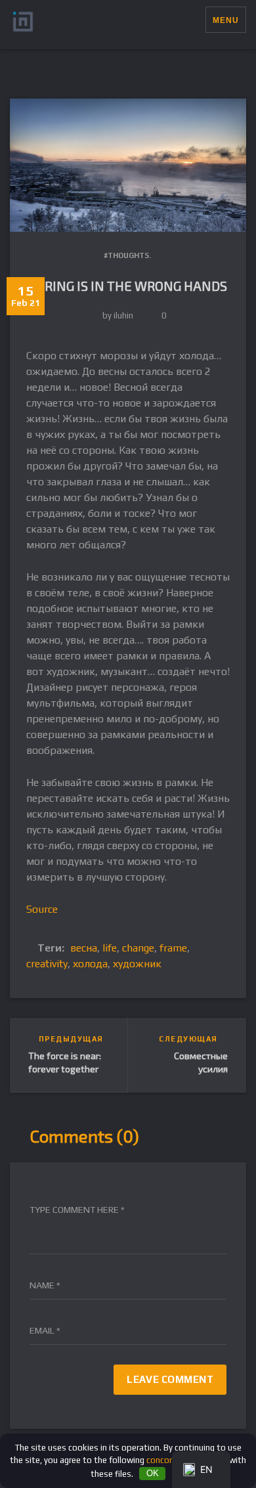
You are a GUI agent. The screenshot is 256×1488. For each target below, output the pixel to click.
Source (42, 909)
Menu (226, 20)
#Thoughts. (127, 255)
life (109, 948)
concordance (170, 1460)
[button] (195, 20)
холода (90, 963)
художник (137, 963)
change (138, 948)
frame (173, 948)
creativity (47, 963)
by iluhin (117, 315)
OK (152, 1473)
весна (83, 948)
